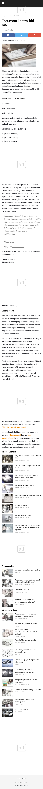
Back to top (21, 778)
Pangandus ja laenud (8, 16)
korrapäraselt (15, 435)
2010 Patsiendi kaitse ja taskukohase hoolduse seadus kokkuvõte (26, 632)
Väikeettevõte (21, 16)
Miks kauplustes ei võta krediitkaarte (28, 495)
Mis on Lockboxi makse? (23, 515)
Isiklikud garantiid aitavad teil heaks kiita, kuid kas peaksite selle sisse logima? (27, 527)
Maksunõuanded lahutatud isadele (27, 570)
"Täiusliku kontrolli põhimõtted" (14, 427)
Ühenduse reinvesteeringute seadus (28, 690)
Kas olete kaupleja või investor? (26, 624)
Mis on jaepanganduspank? (25, 485)
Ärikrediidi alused (21, 505)
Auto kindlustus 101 (22, 709)
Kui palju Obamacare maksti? (25, 640)
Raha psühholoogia (22, 590)
